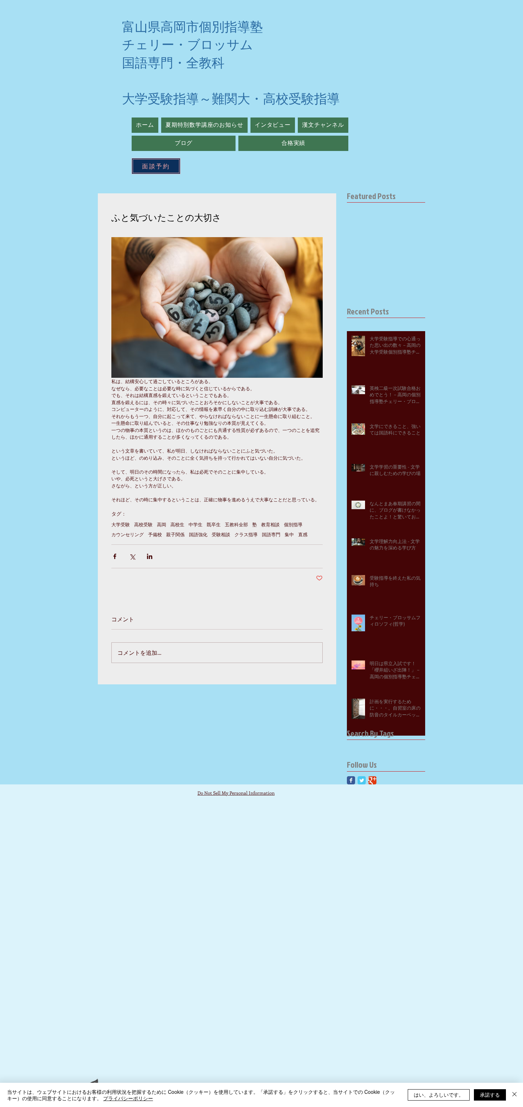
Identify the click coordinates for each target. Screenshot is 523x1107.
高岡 (161, 524)
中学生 (195, 524)
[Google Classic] (372, 780)
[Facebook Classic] (351, 780)
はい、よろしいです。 (439, 1094)
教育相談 (270, 524)
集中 (289, 534)
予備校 (155, 534)
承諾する (490, 1094)
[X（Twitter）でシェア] (132, 556)
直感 (302, 534)
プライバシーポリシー (128, 1098)
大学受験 (120, 524)
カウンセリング (127, 534)
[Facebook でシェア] (114, 556)
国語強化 (198, 534)
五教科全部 (236, 524)
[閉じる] (514, 1094)
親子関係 (175, 534)
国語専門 (271, 534)
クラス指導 (246, 534)
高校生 (177, 524)
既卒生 (214, 524)
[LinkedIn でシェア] (149, 556)
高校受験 (143, 524)
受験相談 (221, 534)
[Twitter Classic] (362, 780)
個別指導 (293, 524)
